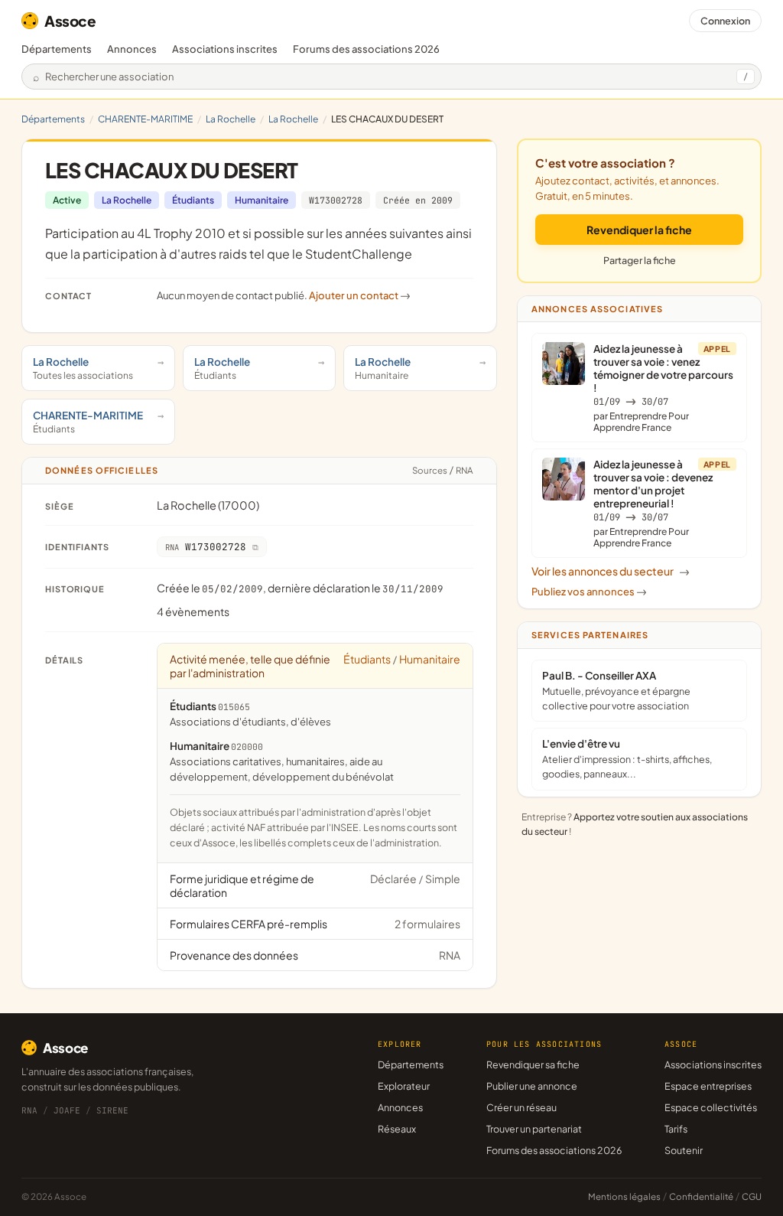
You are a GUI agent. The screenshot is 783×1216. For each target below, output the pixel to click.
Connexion (725, 21)
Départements (56, 49)
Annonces (132, 49)
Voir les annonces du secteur (610, 571)
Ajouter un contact (360, 295)
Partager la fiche (639, 260)
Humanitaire (261, 200)
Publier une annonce (531, 1086)
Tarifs (675, 1129)
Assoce (70, 20)
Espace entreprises (708, 1086)
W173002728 (335, 200)
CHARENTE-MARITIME (145, 119)
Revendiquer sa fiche (533, 1064)
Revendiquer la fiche (639, 229)
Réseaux (397, 1129)
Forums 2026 (366, 49)
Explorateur (404, 1086)
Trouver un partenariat (534, 1129)
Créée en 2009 (418, 200)
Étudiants (193, 200)
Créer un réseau (521, 1107)
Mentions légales (624, 1196)
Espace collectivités (710, 1107)
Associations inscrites (225, 49)
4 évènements (193, 611)
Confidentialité (701, 1196)
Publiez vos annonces (589, 591)
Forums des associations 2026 (554, 1150)
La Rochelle (230, 119)
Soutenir (683, 1150)
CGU (752, 1196)
